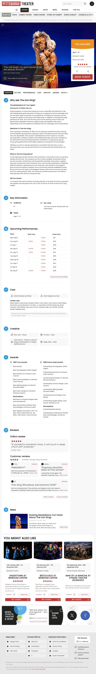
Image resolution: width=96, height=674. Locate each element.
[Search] (85, 4)
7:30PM (43, 238)
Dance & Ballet (70, 15)
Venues (35, 10)
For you (76, 10)
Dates (45, 10)
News (55, 10)
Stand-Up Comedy (54, 15)
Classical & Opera (86, 15)
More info (24, 594)
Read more (33, 473)
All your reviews (62, 497)
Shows (24, 10)
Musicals (6, 15)
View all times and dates (59, 277)
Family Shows (39, 15)
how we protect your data (42, 618)
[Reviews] (82, 64)
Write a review (48, 497)
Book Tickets (82, 76)
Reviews (65, 10)
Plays (14, 15)
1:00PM (30, 241)
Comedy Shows (25, 15)
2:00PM (30, 249)
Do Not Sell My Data (38, 669)
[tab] (45, 80)
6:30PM (43, 252)
